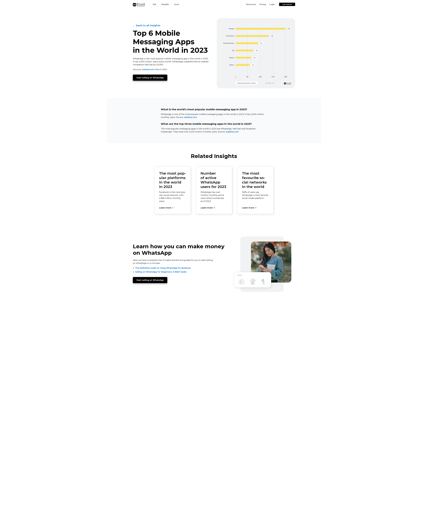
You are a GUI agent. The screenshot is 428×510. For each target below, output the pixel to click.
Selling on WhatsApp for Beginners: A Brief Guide (161, 272)
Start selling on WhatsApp (150, 77)
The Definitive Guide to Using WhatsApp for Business (163, 268)
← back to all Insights (146, 25)
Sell (154, 4)
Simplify (165, 4)
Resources (251, 4)
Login (272, 4)
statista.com (148, 69)
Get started (287, 4)
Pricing (263, 4)
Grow (176, 4)
